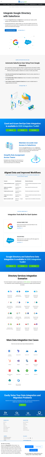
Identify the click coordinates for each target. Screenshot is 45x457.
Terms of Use (5, 430)
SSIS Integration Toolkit (10, 30)
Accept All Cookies (29, 446)
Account (4, 4)
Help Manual (34, 130)
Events (4, 424)
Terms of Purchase (26, 430)
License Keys (25, 427)
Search (27, 4)
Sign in (24, 422)
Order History (25, 424)
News (4, 423)
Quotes (8, 4)
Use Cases (21, 6)
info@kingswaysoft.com (33, 4)
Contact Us (22, 404)
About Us (4, 422)
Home (10, 6)
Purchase (22, 130)
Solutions (13, 6)
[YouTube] (30, 438)
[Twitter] (26, 438)
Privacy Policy (5, 431)
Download (11, 130)
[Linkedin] (28, 438)
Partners (4, 428)
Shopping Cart (25, 428)
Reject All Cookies (33, 450)
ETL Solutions (17, 6)
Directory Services (26, 6)
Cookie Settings (38, 446)
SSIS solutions (27, 281)
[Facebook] (24, 438)
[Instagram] (32, 438)
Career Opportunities (6, 427)
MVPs (7, 428)
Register (27, 422)
